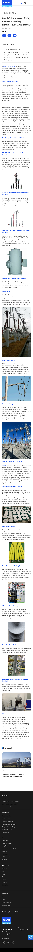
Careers (4, 879)
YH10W (4, 477)
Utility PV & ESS (6, 846)
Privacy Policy (5, 887)
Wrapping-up (10, 60)
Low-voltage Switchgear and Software (11, 804)
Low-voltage (5, 798)
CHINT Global (5, 868)
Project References (6, 902)
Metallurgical (5, 854)
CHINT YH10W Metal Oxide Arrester (17, 57)
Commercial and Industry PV (9, 848)
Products (4, 897)
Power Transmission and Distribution (11, 801)
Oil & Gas (4, 851)
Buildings (4, 859)
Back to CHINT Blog (10, 13)
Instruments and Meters (7, 806)
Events (3, 877)
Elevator (4, 837)
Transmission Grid (6, 816)
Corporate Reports (6, 905)
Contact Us (5, 885)
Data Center (5, 840)
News (3, 874)
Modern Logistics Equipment (9, 824)
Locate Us (4, 882)
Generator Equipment (7, 821)
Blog (3, 871)
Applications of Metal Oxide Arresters (17, 55)
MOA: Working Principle (13, 49)
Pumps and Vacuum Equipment (9, 827)
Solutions (4, 899)
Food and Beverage (7, 829)
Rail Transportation (6, 856)
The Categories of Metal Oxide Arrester (18, 52)
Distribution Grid (6, 818)
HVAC (3, 835)
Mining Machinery (6, 832)
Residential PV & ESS (7, 843)
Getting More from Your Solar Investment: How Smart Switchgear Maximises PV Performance (15, 775)
